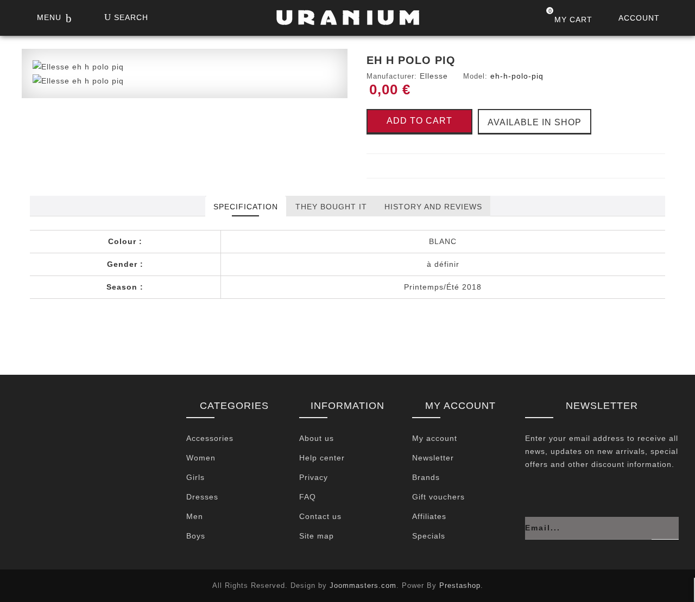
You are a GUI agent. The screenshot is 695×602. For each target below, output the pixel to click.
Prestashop (460, 585)
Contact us (320, 516)
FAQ (307, 496)
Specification (245, 206)
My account (434, 438)
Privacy (313, 477)
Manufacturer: (392, 76)
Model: (475, 76)
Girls (195, 477)
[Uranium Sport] (347, 20)
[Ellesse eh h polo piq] (78, 66)
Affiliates (429, 516)
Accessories (209, 438)
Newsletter (433, 457)
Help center (322, 457)
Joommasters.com (363, 585)
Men (194, 516)
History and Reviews (433, 206)
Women (201, 457)
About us (316, 438)
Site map (316, 535)
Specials (428, 535)
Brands (426, 477)
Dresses (202, 496)
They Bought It (331, 206)
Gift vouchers (438, 496)
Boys (195, 535)
